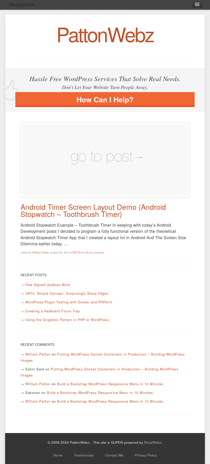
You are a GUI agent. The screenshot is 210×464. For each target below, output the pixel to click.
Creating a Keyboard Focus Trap (52, 310)
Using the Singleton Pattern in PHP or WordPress (67, 319)
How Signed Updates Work (47, 284)
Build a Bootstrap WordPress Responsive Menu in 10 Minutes (110, 383)
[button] (197, 4)
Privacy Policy (146, 455)
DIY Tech (77, 252)
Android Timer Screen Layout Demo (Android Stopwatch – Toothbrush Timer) (93, 210)
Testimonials (84, 455)
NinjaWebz (153, 442)
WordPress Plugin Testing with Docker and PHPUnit (68, 302)
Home (58, 455)
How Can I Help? (105, 99)
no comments (96, 252)
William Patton (40, 252)
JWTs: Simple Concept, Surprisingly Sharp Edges (66, 293)
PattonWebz (105, 33)
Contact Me (114, 455)
